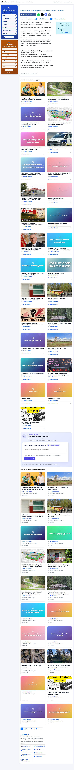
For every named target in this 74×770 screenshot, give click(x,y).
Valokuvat (9, 33)
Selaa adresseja (21, 2)
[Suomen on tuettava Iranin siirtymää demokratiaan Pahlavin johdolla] (33, 244)
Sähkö (9, 15)
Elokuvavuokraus (9, 30)
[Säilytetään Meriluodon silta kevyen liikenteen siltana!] (33, 418)
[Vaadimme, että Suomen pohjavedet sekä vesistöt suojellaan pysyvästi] (59, 169)
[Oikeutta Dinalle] (33, 394)
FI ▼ (14, 2)
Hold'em (9, 66)
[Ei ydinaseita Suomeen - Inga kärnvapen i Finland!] (33, 369)
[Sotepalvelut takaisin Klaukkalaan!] (59, 218)
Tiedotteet (33, 19)
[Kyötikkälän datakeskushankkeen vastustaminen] (59, 344)
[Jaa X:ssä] (42, 14)
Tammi (9, 63)
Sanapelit (9, 57)
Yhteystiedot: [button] (29, 2)
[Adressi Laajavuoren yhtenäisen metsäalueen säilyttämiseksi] (33, 119)
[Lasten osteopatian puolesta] (59, 193)
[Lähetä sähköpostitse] (45, 14)
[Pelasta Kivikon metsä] (59, 394)
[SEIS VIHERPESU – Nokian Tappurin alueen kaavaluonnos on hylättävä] (59, 119)
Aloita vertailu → (9, 36)
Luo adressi (31, 459)
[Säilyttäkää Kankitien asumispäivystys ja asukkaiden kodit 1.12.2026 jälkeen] (33, 294)
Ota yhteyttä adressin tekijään (29, 73)
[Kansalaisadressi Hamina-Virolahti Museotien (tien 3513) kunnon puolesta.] (59, 94)
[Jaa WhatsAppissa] (38, 14)
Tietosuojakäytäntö (60, 19)
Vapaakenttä (9, 54)
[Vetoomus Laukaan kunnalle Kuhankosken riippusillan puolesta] (59, 319)
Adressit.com (5, 2)
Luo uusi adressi (68, 2)
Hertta (9, 60)
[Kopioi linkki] (49, 14)
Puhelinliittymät (9, 18)
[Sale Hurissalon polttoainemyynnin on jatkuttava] (59, 294)
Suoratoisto (9, 21)
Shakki (9, 51)
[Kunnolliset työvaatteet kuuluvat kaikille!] (33, 344)
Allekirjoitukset (46, 19)
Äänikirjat (9, 27)
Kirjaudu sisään (57, 2)
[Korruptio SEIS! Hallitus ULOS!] (59, 269)
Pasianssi (9, 49)
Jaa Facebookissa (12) (29, 15)
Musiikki (9, 24)
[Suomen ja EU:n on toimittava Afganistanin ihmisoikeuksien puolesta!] (33, 319)
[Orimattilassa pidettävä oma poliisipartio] (59, 143)
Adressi (23, 19)
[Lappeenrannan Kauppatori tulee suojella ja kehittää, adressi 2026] (33, 269)
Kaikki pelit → (9, 70)
